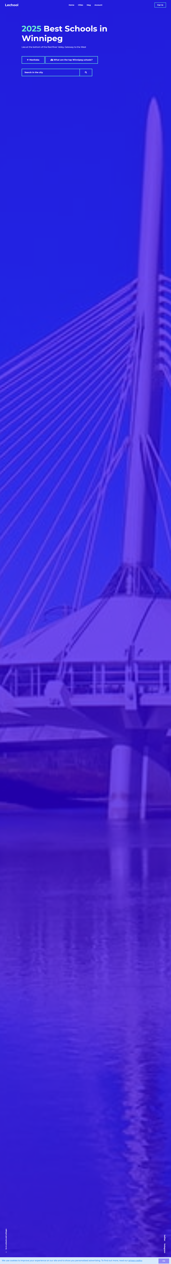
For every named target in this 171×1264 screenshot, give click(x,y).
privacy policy (135, 1260)
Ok (163, 1261)
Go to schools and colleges (6, 1240)
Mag (89, 5)
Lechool (11, 5)
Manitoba (34, 60)
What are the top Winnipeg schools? (73, 60)
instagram (165, 1248)
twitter (165, 1238)
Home (71, 5)
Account (98, 5)
